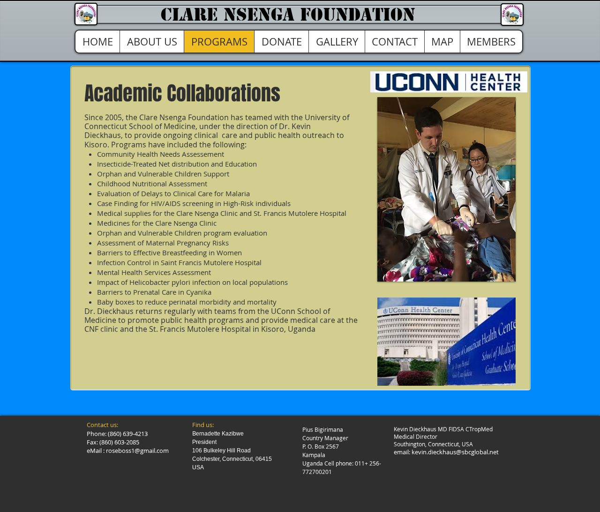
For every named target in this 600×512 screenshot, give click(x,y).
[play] (492, 273)
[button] (446, 189)
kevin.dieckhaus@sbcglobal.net (455, 452)
